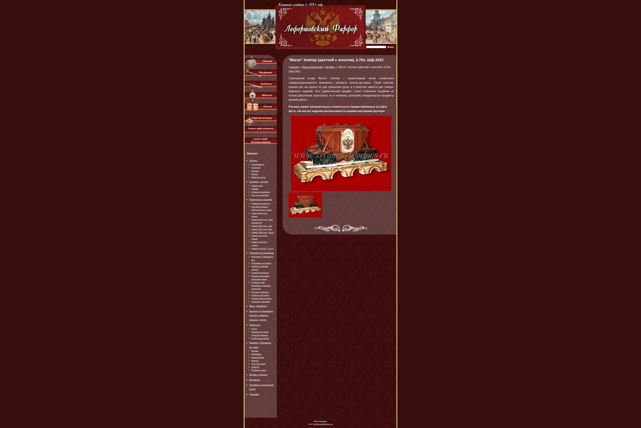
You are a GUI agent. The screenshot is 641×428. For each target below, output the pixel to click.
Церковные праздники (260, 302)
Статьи (268, 106)
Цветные (255, 171)
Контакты (266, 83)
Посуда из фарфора (260, 195)
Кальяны (255, 361)
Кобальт (254, 174)
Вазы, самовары (258, 306)
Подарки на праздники (261, 253)
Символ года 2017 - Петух (262, 249)
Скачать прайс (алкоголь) (260, 128)
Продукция (265, 72)
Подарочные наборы (260, 338)
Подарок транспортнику (261, 298)
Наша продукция (312, 67)
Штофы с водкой (258, 374)
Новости (267, 95)
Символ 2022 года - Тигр (261, 226)
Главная (267, 61)
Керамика (254, 379)
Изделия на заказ (262, 117)
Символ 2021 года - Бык (261, 229)
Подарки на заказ (258, 370)
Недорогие (255, 168)
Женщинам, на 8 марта (261, 263)
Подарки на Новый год (260, 204)
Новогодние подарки (260, 199)
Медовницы (256, 354)
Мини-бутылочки (258, 177)
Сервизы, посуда (258, 181)
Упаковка (254, 394)
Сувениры (254, 325)
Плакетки (255, 367)
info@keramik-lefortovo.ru (323, 424)
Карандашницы (257, 357)
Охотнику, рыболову (260, 292)
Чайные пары (257, 186)
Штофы (253, 160)
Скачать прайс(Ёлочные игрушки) (260, 140)
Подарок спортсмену (260, 295)
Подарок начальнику (260, 273)
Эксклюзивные (257, 164)
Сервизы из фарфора (260, 192)
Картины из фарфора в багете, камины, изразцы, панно (261, 315)
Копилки (254, 351)
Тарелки (254, 189)
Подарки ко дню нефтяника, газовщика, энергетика (261, 285)
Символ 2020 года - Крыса (262, 232)
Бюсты (254, 329)
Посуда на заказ (258, 364)
